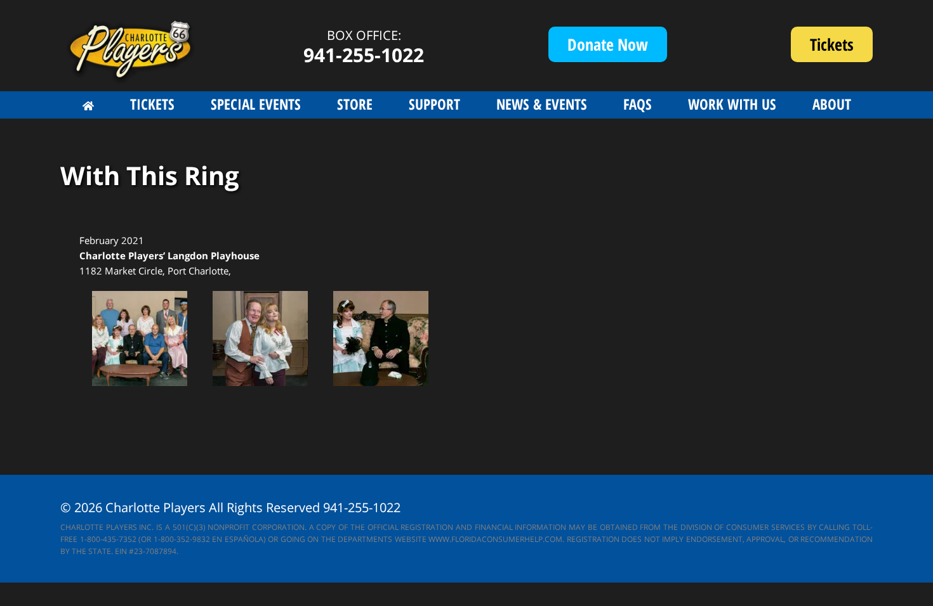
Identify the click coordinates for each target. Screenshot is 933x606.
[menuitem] (88, 106)
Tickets (841, 47)
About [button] (831, 104)
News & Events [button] (541, 104)
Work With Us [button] (732, 104)
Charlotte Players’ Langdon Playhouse (169, 255)
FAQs (637, 104)
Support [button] (434, 104)
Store (355, 104)
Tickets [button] (152, 104)
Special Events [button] (256, 104)
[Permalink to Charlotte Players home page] (88, 106)
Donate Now (607, 44)
